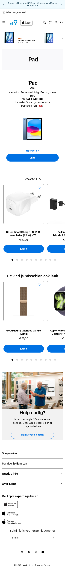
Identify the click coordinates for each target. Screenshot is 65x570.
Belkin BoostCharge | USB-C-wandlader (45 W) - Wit (23, 234)
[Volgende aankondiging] (61, 4)
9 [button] (51, 260)
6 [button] (36, 260)
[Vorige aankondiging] (3, 4)
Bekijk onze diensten (32, 434)
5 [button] (32, 260)
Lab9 (25, 565)
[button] (3, 22)
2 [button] (17, 260)
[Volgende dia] (62, 37)
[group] (32, 4)
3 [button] (22, 260)
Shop (32, 157)
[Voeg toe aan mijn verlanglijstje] (39, 187)
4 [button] (27, 260)
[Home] (13, 22)
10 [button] (55, 260)
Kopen (23, 249)
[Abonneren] (53, 538)
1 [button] (13, 260)
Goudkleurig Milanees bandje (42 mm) (23, 332)
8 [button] (46, 260)
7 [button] (41, 260)
